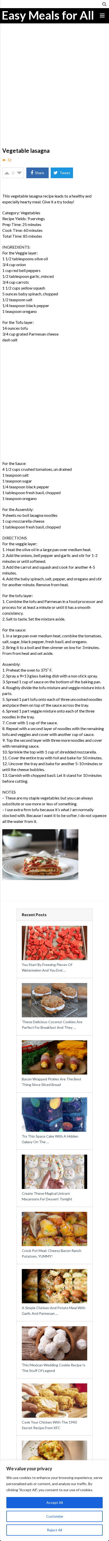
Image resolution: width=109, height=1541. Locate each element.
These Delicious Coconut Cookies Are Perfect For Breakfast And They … (52, 1025)
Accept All (54, 1502)
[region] (54, 1500)
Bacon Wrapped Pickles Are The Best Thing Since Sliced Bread (51, 1082)
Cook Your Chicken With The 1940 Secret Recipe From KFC (49, 1425)
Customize (54, 1516)
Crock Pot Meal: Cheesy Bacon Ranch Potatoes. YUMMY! (51, 1253)
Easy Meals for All (48, 15)
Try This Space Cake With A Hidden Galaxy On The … (50, 1139)
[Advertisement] (54, 89)
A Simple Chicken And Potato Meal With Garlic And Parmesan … (53, 1311)
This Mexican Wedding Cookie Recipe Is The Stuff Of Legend (53, 1368)
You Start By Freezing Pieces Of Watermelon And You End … (47, 967)
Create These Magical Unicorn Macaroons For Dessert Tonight (47, 1196)
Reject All (54, 1530)
